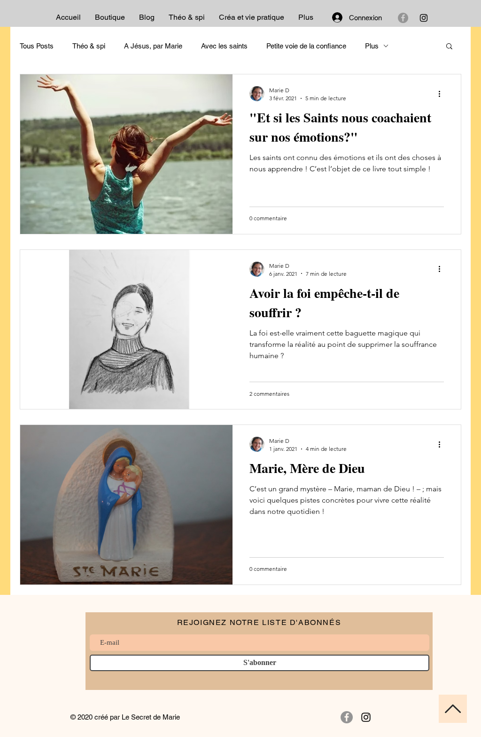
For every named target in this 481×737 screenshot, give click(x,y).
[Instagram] (424, 18)
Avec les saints (224, 46)
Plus (372, 46)
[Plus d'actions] (442, 93)
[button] (449, 47)
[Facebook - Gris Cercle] (403, 18)
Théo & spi (88, 46)
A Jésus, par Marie (153, 46)
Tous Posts (37, 46)
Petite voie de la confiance (306, 46)
